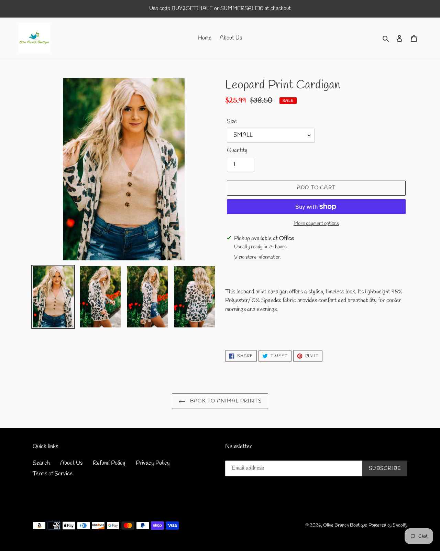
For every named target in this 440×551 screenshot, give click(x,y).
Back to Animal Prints (225, 401)
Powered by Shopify (387, 525)
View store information (257, 257)
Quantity (237, 150)
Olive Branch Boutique (345, 525)
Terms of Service (53, 474)
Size (232, 122)
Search (41, 463)
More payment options (316, 223)
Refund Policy (109, 463)
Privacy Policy (153, 463)
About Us (71, 463)
